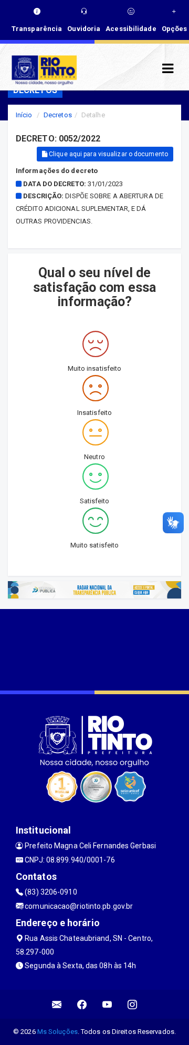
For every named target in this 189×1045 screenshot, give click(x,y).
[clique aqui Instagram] (132, 1004)
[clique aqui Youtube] (107, 1004)
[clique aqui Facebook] (82, 1004)
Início (24, 115)
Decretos (58, 115)
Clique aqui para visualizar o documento (107, 154)
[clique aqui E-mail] (57, 1004)
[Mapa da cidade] (94, 648)
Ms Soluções (57, 1032)
